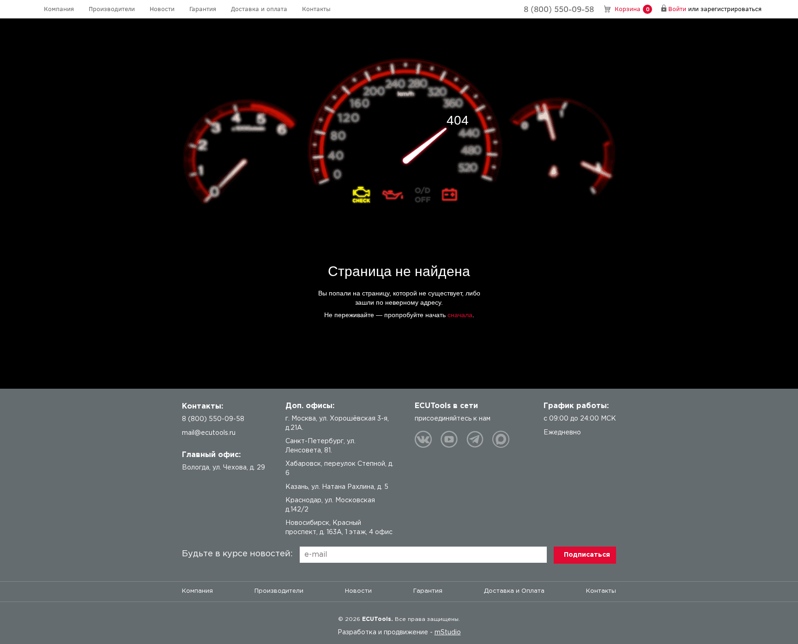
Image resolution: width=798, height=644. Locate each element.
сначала (459, 315)
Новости (162, 8)
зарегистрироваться (731, 8)
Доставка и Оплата (514, 591)
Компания (59, 8)
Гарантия (202, 8)
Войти (677, 8)
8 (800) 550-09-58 (559, 8)
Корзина (632, 8)
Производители (112, 8)
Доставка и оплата (259, 8)
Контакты (316, 8)
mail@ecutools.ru (209, 433)
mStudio (448, 632)
